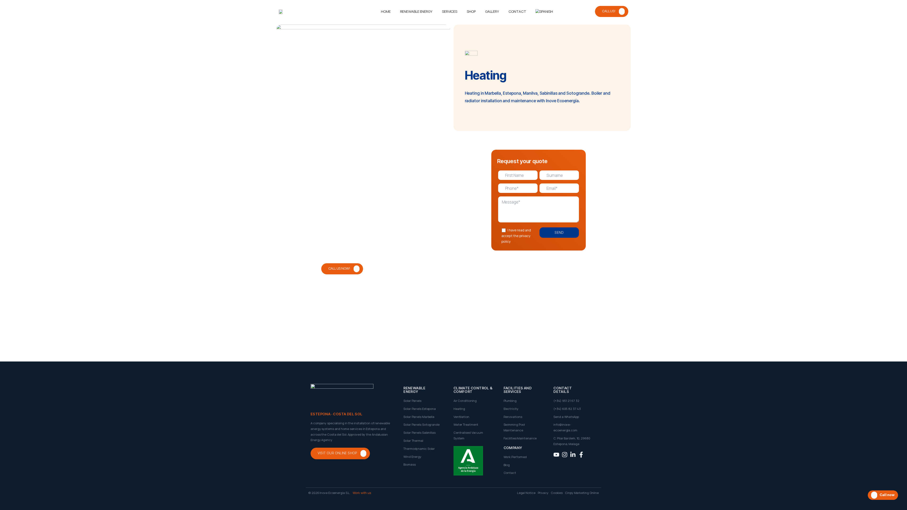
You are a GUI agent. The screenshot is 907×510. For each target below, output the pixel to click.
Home (386, 11)
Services (449, 11)
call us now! (339, 268)
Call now (887, 495)
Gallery (492, 11)
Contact (517, 11)
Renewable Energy (416, 11)
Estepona (512, 93)
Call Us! (609, 11)
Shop (471, 11)
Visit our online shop (337, 453)
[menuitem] (544, 11)
